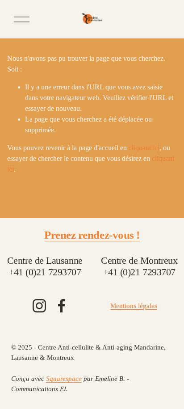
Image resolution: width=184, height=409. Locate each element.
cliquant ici (144, 148)
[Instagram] (39, 306)
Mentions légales (133, 305)
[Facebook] (61, 306)
